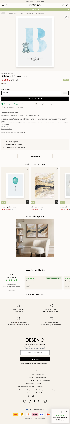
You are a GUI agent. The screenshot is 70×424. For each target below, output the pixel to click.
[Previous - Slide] (2, 42)
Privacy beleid (27, 363)
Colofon (31, 377)
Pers (32, 374)
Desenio (40, 419)
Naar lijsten (35, 156)
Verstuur (35, 359)
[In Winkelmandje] (27, 202)
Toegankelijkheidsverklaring (25, 386)
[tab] (11, 70)
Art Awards (30, 393)
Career (32, 380)
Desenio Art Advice (42, 371)
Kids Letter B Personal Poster (36, 13)
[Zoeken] (7, 5)
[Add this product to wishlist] (66, 17)
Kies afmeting (5, 89)
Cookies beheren (41, 393)
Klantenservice (40, 374)
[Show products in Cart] (67, 5)
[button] (65, 93)
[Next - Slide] (67, 42)
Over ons (31, 371)
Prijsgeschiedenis (6, 129)
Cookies (38, 383)
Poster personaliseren (35, 99)
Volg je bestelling (41, 377)
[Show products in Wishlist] (63, 5)
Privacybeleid (40, 386)
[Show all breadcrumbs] (3, 13)
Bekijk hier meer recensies (35, 294)
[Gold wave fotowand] (35, 238)
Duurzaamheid (29, 383)
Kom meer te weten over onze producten (13, 133)
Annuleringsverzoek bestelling (45, 390)
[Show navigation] (3, 5)
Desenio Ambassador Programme (24, 390)
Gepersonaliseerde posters (16, 13)
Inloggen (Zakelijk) (28, 396)
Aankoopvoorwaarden (43, 380)
